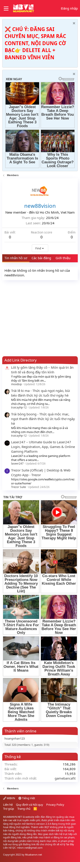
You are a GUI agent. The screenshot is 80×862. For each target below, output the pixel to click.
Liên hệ (8, 805)
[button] (6, 8)
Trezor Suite (18, 487)
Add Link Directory (20, 360)
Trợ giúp (8, 809)
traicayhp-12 (19, 407)
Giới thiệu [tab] (63, 258)
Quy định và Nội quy (29, 805)
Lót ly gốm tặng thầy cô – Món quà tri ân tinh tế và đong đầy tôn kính (42, 369)
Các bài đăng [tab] (41, 258)
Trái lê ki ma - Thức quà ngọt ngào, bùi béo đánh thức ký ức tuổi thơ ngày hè (40, 392)
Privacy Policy (55, 805)
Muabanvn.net (33, 854)
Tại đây (70, 844)
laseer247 (17, 463)
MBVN (10, 798)
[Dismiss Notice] (73, 23)
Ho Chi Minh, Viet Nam (57, 212)
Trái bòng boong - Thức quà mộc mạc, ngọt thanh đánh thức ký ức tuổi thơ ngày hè (43, 419)
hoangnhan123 (14, 738)
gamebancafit (65, 778)
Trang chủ (23, 809)
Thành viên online (20, 731)
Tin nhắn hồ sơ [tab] (15, 258)
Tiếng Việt (28, 798)
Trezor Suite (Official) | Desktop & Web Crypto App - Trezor (40, 472)
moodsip (16, 384)
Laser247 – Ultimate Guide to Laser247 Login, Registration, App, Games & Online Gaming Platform (43, 447)
